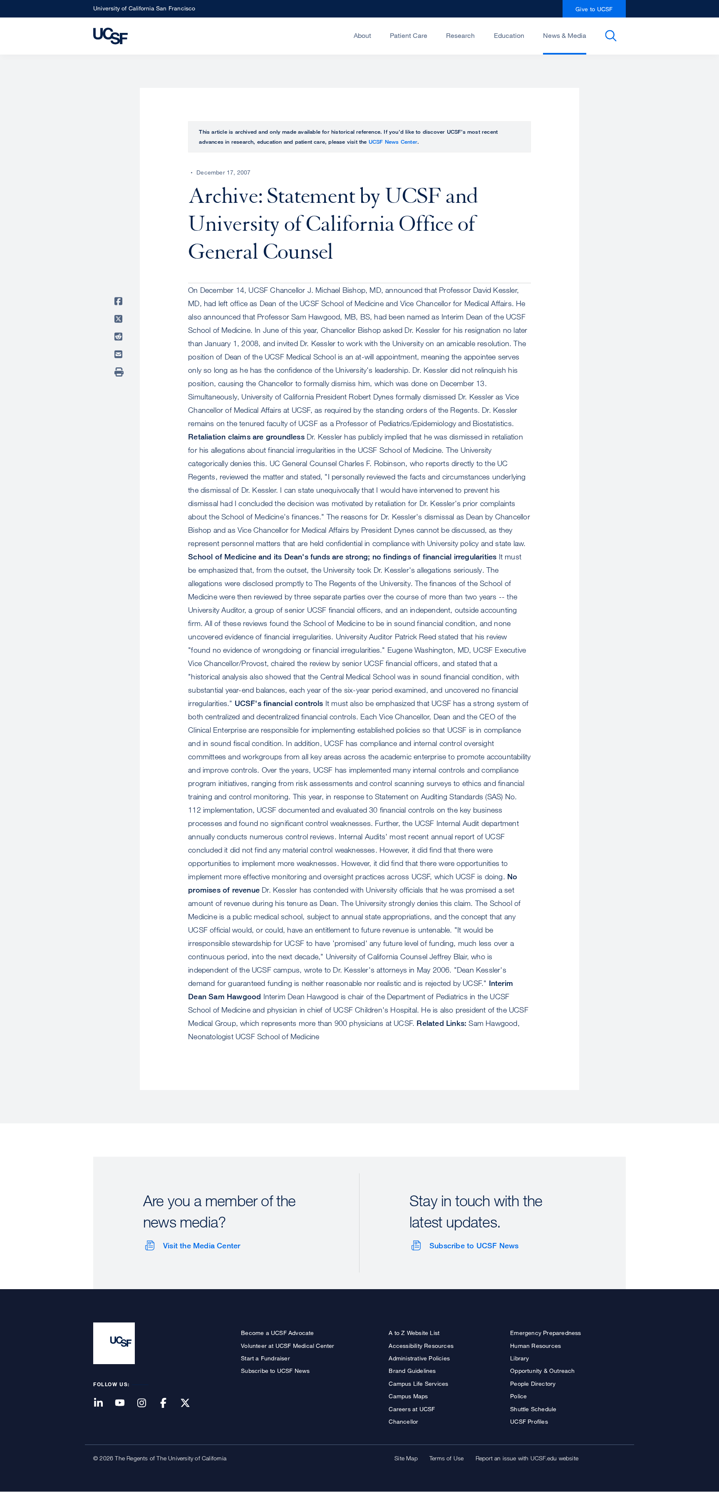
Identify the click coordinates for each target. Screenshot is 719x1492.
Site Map (406, 1458)
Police (518, 1396)
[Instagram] (146, 1403)
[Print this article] (119, 372)
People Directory (532, 1383)
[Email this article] (119, 354)
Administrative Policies (419, 1358)
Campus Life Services (418, 1383)
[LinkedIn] (103, 1403)
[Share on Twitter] (119, 319)
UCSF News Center (393, 141)
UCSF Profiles (529, 1421)
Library (519, 1358)
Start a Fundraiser (265, 1358)
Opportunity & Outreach (542, 1370)
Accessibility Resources (421, 1345)
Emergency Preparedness (545, 1332)
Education (509, 35)
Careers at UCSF (412, 1408)
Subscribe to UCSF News (473, 1245)
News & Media (564, 35)
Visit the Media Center (201, 1245)
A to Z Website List (414, 1332)
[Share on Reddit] (119, 336)
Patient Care (408, 35)
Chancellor (403, 1421)
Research (460, 35)
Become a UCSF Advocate (277, 1332)
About (362, 35)
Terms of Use (446, 1458)
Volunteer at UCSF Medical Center (287, 1345)
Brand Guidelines (412, 1370)
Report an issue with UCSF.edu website (527, 1458)
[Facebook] (169, 1403)
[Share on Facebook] (119, 301)
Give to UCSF (594, 8)
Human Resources (535, 1345)
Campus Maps (408, 1396)
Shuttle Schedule (533, 1408)
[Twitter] (190, 1403)
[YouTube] (125, 1403)
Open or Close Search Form (611, 35)
